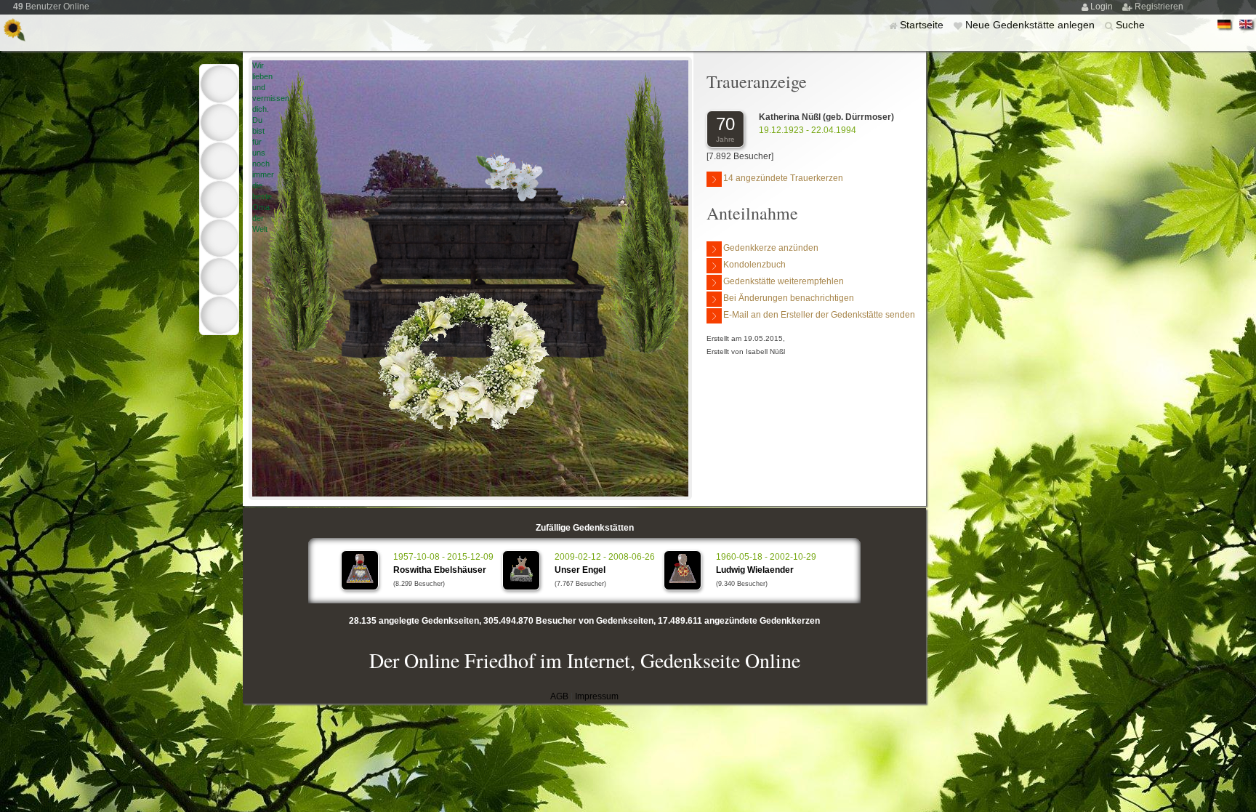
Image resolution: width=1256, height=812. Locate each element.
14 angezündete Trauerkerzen (783, 178)
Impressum (597, 696)
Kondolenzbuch (754, 265)
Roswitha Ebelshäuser (439, 570)
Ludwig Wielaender (755, 570)
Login (1102, 6)
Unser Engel (580, 570)
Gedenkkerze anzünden (770, 248)
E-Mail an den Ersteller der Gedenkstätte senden (819, 315)
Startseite (923, 25)
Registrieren (1159, 6)
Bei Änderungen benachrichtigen (788, 298)
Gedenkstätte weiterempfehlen (783, 281)
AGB (559, 696)
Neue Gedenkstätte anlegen (1031, 25)
